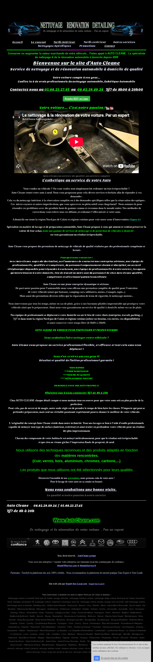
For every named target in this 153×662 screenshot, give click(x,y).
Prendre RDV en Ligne (76, 98)
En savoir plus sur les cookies (114, 658)
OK (96, 658)
